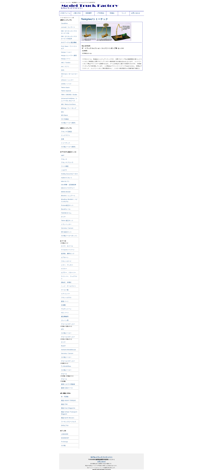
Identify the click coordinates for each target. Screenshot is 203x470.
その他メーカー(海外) (68, 123)
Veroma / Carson (67, 228)
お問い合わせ (135, 13)
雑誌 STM (64, 404)
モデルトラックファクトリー (72, 8)
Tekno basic (65, 87)
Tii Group (64, 442)
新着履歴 (89, 13)
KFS (62, 329)
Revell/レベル (66, 209)
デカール (64, 374)
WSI (62, 112)
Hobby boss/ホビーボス (69, 174)
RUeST (63, 346)
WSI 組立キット (66, 232)
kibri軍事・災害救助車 (68, 185)
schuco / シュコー (67, 80)
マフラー (64, 269)
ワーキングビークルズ (68, 422)
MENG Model (66, 192)
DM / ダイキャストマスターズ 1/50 (69, 32)
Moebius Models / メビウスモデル (69, 200)
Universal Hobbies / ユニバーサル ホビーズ (69, 99)
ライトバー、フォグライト (69, 277)
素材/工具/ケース (67, 388)
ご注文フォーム (65, 13)
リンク (124, 13)
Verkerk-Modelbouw (68, 350)
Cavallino (64, 23)
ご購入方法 (77, 13)
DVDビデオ (65, 425)
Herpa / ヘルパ (66, 52)
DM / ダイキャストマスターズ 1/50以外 (69, 37)
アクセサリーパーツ (67, 250)
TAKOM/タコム (66, 213)
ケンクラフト (65, 135)
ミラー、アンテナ (67, 265)
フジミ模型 (65, 166)
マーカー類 (65, 290)
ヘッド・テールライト (68, 286)
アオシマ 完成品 (66, 131)
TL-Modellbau (66, 366)
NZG (62, 70)
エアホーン (65, 257)
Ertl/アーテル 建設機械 (69, 42)
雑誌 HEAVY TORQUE (68, 400)
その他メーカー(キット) (69, 236)
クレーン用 (65, 320)
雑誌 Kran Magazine (68, 408)
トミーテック (65, 143)
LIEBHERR (64, 434)
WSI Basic (64, 115)
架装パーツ (65, 301)
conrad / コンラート (68, 27)
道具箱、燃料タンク (67, 253)
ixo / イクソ (65, 66)
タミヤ (63, 217)
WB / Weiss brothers (68, 104)
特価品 (112, 13)
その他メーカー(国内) (68, 147)
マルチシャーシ (66, 309)
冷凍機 (63, 305)
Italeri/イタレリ (66, 178)
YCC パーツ (65, 313)
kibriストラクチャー (68, 188)
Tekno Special (66, 91)
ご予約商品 (100, 13)
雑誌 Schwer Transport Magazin (69, 413)
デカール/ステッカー (68, 324)
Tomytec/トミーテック (94, 19)
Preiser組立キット (67, 205)
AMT (62, 155)
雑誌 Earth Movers (67, 418)
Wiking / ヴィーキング (68, 108)
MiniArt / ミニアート (68, 195)
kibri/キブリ (65, 181)
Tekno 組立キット (67, 220)
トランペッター (66, 224)
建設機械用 (65, 316)
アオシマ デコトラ (67, 162)
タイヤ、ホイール (67, 246)
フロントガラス (66, 297)
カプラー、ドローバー (68, 272)
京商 (62, 139)
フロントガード (66, 261)
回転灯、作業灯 (66, 282)
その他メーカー (66, 333)
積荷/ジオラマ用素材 (68, 384)
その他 (63, 445)
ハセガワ (64, 170)
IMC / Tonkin (65, 62)
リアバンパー (65, 294)
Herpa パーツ (65, 59)
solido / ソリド (66, 84)
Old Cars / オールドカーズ (69, 75)
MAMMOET (65, 438)
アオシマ (64, 159)
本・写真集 (65, 397)
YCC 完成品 (65, 119)
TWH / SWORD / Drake (69, 94)
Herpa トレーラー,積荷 (69, 55)
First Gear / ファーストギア (69, 47)
